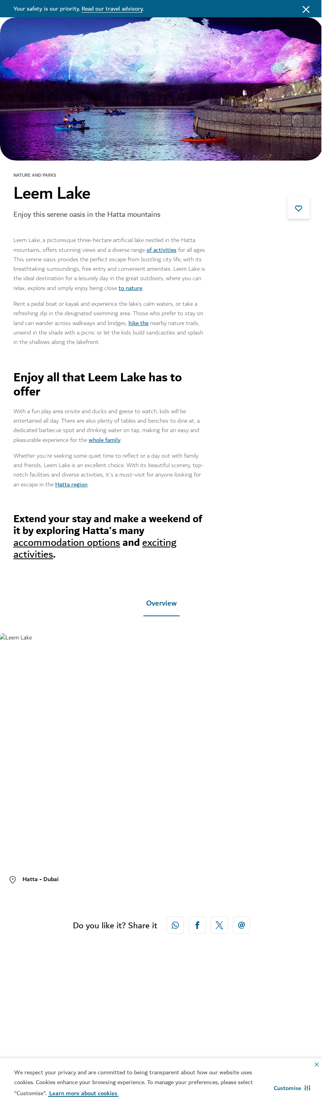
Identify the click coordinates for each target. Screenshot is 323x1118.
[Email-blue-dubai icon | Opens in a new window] (241, 925)
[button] (292, 1088)
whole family (105, 440)
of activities (161, 250)
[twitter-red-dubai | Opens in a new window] (219, 925)
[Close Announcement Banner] (306, 8)
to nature (130, 288)
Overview (161, 603)
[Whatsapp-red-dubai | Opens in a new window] (175, 925)
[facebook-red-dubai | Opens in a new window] (197, 925)
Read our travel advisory (112, 9)
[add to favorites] (299, 208)
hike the (138, 323)
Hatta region (71, 484)
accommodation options (66, 542)
